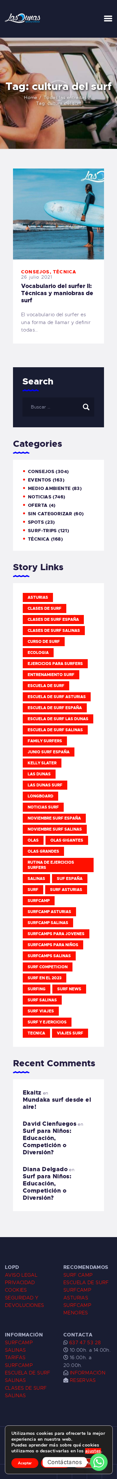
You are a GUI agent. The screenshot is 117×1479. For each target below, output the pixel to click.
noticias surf (43, 807)
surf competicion (48, 967)
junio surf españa (49, 752)
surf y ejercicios (47, 1022)
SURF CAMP (78, 1275)
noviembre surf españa (54, 818)
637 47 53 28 (84, 1343)
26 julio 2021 (37, 277)
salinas (36, 878)
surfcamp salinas (48, 922)
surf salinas (42, 1000)
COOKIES (16, 1290)
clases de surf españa (53, 619)
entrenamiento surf (51, 674)
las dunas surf (45, 785)
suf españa (70, 878)
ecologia (38, 652)
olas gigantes (66, 840)
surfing (37, 989)
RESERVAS (83, 1380)
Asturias (38, 597)
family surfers (45, 741)
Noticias (39, 497)
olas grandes (43, 851)
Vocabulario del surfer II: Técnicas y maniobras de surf (57, 293)
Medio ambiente (49, 488)
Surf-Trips (42, 530)
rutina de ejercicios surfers (51, 865)
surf (33, 889)
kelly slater (42, 763)
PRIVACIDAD (20, 1282)
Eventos (39, 480)
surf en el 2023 (44, 978)
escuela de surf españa (55, 707)
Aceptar (25, 1463)
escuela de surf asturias (57, 696)
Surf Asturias (66, 889)
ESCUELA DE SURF (86, 1282)
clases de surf (44, 608)
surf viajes (41, 1011)
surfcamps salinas (49, 956)
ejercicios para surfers (55, 663)
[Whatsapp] (99, 1462)
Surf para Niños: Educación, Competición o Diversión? (47, 1141)
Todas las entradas (65, 97)
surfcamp (39, 900)
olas (33, 840)
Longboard (40, 796)
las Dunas (39, 774)
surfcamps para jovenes (56, 933)
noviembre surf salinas (55, 829)
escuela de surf (46, 685)
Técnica (64, 272)
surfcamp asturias (49, 911)
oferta (37, 505)
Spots (36, 522)
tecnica (36, 1033)
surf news (69, 989)
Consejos (35, 272)
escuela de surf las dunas (58, 718)
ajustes (93, 1451)
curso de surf (44, 641)
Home (30, 97)
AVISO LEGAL (21, 1275)
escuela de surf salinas (55, 730)
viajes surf (70, 1033)
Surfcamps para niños (53, 944)
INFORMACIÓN (87, 1373)
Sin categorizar (50, 514)
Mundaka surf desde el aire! (57, 1103)
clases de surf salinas (54, 630)
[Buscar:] (58, 407)
